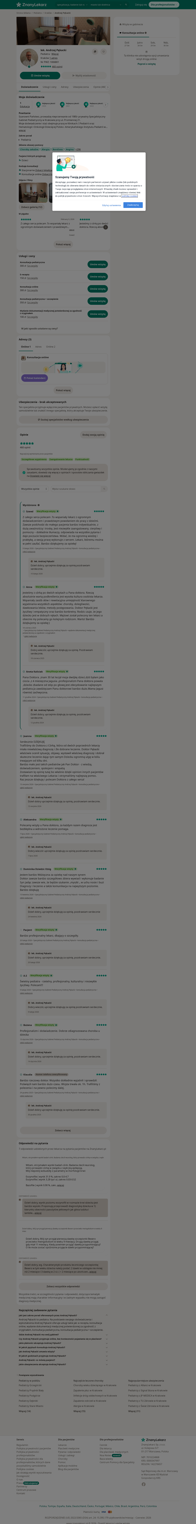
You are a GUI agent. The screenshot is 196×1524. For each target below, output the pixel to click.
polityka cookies (129, 196)
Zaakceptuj (133, 205)
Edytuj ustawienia (111, 205)
